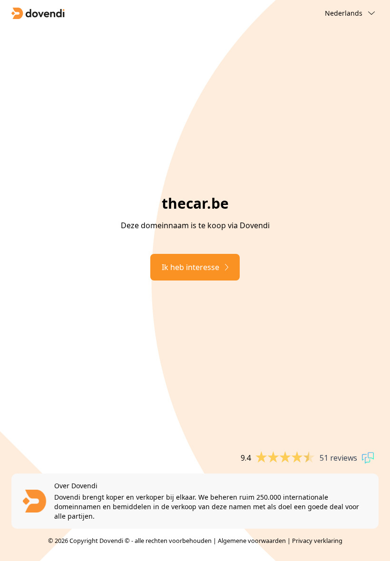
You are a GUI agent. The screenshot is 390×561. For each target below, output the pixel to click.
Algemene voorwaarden (252, 540)
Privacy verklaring (317, 540)
